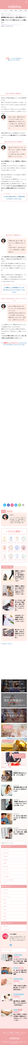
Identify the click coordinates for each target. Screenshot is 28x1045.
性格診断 (5, 926)
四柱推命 (5, 859)
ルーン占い (6, 869)
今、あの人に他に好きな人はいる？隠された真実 (20, 817)
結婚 (21, 10)
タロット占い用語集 (8, 880)
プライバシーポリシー (10, 1034)
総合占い (5, 919)
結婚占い (5, 906)
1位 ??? (5, 534)
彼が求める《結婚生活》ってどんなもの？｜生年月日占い (20, 1003)
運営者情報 (11, 1032)
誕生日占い (6, 866)
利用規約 (17, 1032)
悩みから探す (7, 886)
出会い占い (6, 889)
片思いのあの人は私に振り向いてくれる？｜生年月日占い (20, 987)
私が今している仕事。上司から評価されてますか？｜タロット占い (19, 633)
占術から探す (7, 846)
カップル (6, 10)
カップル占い (6, 896)
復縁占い (5, 899)
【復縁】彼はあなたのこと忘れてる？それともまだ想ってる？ (20, 803)
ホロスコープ (6, 873)
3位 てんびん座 (21, 534)
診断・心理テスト (9, 923)
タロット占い (6, 849)
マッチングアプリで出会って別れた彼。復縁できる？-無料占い (20, 832)
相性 (16, 10)
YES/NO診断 (6, 929)
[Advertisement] (14, 42)
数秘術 (4, 863)
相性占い (5, 643)
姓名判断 (5, 856)
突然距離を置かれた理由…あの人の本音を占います (20, 789)
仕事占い (5, 913)
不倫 (25, 10)
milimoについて (20, 1034)
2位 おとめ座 (11, 534)
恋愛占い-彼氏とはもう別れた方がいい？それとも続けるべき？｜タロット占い (20, 590)
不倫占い (5, 909)
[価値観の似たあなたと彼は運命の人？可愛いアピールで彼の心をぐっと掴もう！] (15, 505)
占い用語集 (6, 876)
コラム (4, 883)
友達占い (5, 916)
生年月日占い (6, 853)
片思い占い (9, 643)
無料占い (5, 1032)
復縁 (11, 10)
